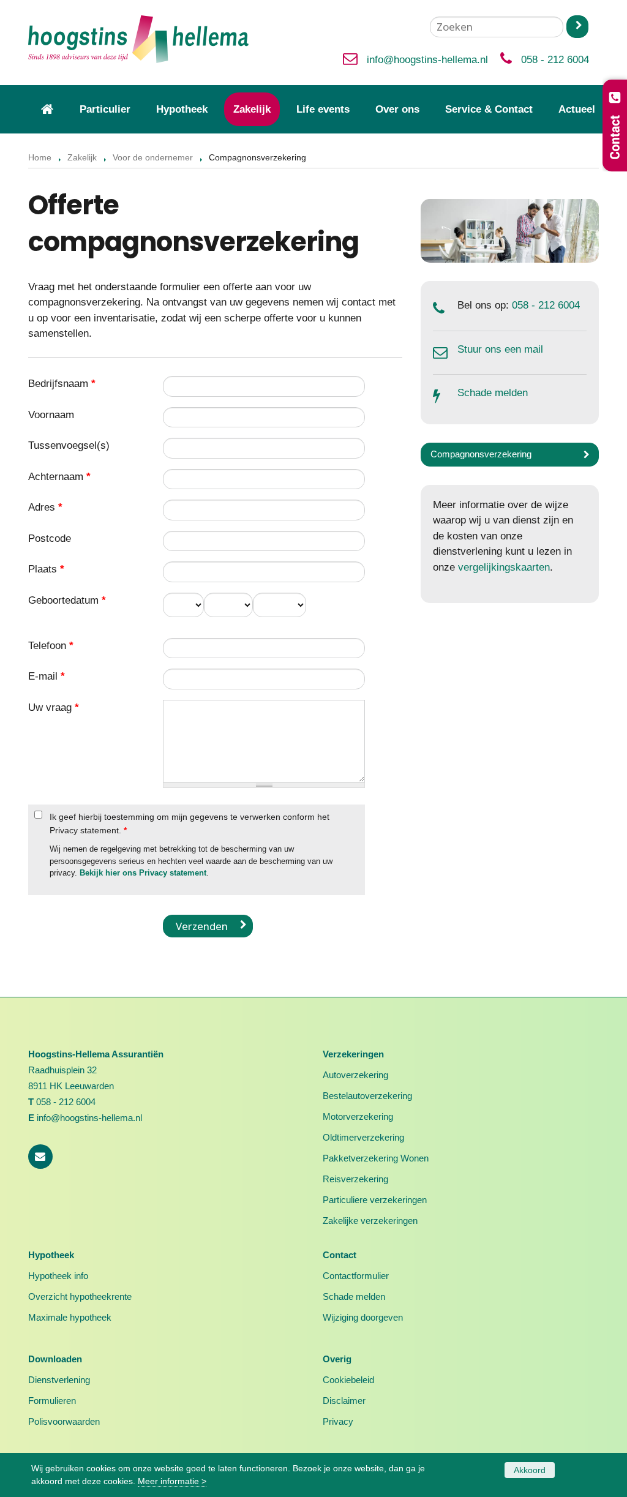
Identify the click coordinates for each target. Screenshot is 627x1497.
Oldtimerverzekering (363, 1137)
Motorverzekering (358, 1116)
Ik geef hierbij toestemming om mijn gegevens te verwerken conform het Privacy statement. (189, 823)
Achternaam (59, 476)
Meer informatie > (172, 1481)
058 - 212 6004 (555, 60)
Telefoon (50, 645)
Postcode (49, 538)
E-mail (46, 676)
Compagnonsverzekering (480, 454)
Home (39, 157)
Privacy (338, 1421)
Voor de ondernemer (153, 157)
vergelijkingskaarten (504, 567)
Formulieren (52, 1400)
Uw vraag (53, 707)
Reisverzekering (355, 1179)
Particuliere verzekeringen (375, 1200)
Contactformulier (356, 1275)
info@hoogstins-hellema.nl (427, 60)
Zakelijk (82, 157)
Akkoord (530, 1470)
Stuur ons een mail (500, 349)
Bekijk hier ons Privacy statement (143, 872)
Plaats (46, 569)
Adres (45, 507)
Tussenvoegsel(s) (69, 445)
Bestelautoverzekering (367, 1095)
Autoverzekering (355, 1075)
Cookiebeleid (348, 1380)
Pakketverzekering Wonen (376, 1158)
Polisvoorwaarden (64, 1421)
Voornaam (51, 415)
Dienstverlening (59, 1380)
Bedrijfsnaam (62, 383)
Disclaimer (344, 1400)
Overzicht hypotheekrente (80, 1296)
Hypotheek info (58, 1275)
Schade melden (492, 393)
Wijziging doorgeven (363, 1317)
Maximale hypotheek (69, 1317)
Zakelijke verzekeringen (370, 1220)
